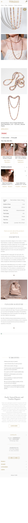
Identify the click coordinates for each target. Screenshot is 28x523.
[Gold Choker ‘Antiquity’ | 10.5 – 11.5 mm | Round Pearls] (20, 149)
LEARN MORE (14, 425)
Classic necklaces (18, 5)
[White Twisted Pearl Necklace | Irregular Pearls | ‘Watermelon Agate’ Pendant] (7, 149)
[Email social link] (12, 458)
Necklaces (10, 5)
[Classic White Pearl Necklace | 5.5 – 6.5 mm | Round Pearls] (20, 175)
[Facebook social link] (9, 458)
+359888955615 (16, 437)
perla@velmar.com (14, 447)
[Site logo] (14, 1)
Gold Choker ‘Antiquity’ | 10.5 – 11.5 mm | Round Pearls (20, 158)
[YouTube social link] (16, 458)
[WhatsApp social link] (19, 458)
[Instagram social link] (14, 458)
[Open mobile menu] (1, 1)
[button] (25, 141)
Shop (6, 5)
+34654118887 (15, 439)
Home (2, 5)
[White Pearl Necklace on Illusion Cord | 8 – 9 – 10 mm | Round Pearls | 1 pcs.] (7, 175)
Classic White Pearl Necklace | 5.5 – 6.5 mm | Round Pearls (20, 184)
